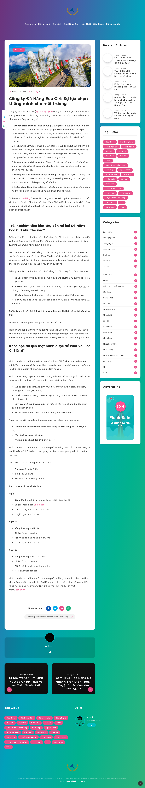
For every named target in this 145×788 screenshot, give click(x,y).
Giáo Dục (110, 156)
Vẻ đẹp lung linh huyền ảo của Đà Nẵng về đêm (125, 115)
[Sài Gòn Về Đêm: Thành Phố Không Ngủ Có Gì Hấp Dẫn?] (107, 57)
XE (122, 202)
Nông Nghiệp (111, 174)
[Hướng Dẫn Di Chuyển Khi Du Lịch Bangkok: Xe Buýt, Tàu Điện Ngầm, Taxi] (107, 97)
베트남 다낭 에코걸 (44, 111)
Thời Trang (125, 193)
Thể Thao (110, 193)
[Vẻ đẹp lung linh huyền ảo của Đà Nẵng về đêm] (107, 113)
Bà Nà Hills (39, 504)
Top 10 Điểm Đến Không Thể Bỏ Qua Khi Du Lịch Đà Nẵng (125, 73)
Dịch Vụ (122, 151)
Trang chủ (30, 24)
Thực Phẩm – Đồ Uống (113, 355)
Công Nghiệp (113, 24)
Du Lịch (57, 24)
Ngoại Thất (125, 170)
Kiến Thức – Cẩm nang (113, 286)
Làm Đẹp (110, 170)
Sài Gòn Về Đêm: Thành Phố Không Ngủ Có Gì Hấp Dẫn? (125, 60)
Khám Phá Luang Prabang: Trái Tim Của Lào (125, 87)
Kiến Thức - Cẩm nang (116, 165)
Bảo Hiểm (110, 142)
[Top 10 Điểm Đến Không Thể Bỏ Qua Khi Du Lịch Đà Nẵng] (107, 71)
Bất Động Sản (71, 24)
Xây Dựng (110, 207)
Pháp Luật (110, 179)
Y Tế (122, 207)
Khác (108, 161)
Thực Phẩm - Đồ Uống (115, 198)
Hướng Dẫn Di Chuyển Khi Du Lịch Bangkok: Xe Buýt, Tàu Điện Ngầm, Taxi (125, 101)
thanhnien (20, 589)
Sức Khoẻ (98, 24)
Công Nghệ (44, 24)
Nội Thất (86, 24)
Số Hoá (124, 179)
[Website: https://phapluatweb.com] (50, 652)
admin (50, 646)
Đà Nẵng (26, 198)
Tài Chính (110, 202)
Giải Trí (123, 156)
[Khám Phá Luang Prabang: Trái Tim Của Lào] (107, 84)
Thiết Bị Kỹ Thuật (113, 188)
